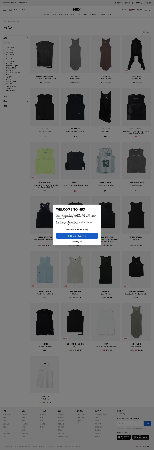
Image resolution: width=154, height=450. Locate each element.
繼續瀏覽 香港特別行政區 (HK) (77, 229)
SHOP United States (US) (77, 236)
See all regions (77, 242)
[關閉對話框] (97, 208)
